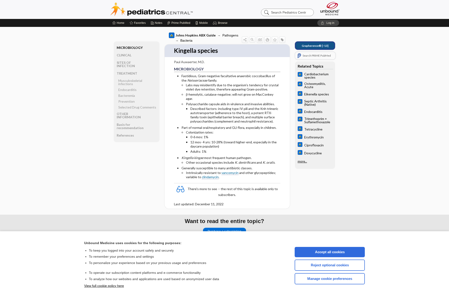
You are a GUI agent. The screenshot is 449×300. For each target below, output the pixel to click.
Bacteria (186, 40)
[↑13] (315, 45)
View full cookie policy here (104, 286)
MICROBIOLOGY (130, 48)
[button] (221, 23)
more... (302, 161)
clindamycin (210, 177)
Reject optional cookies (330, 265)
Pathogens (230, 35)
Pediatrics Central (168, 9)
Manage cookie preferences (329, 279)
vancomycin (230, 173)
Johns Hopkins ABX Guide (196, 35)
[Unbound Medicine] (330, 8)
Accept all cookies (330, 252)
